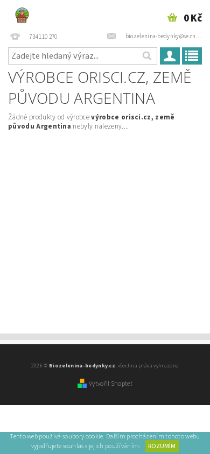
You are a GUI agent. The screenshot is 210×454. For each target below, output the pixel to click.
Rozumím (162, 446)
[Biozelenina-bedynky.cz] (22, 14)
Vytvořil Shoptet (110, 383)
